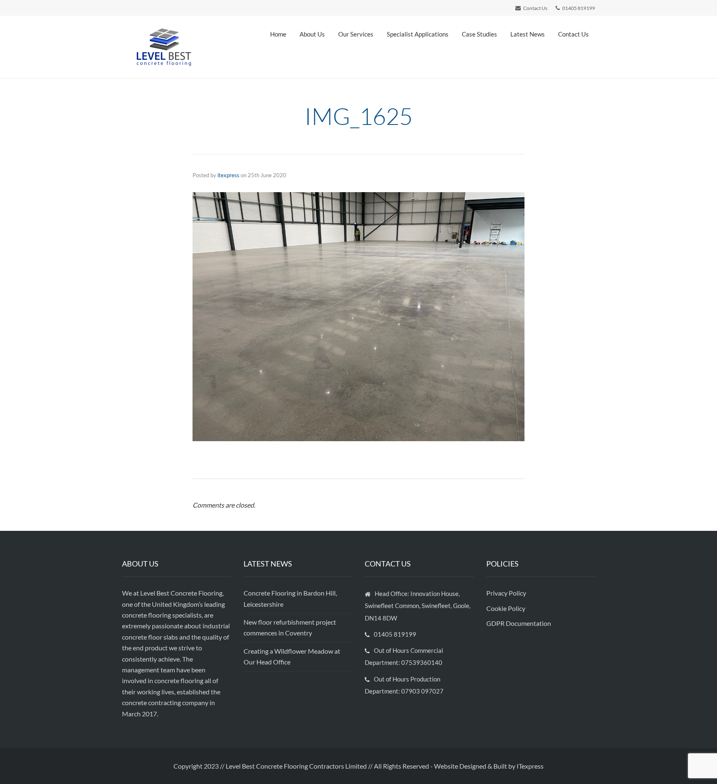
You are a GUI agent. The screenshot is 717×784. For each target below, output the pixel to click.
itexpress (228, 175)
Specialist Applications (418, 34)
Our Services (355, 34)
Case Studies (479, 34)
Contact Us (573, 34)
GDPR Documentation (518, 623)
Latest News (527, 34)
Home (278, 34)
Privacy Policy (506, 593)
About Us (312, 34)
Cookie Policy (506, 608)
